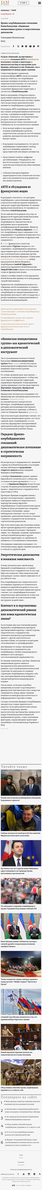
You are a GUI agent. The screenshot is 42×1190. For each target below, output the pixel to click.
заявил (35, 230)
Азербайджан (32, 59)
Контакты (21, 1162)
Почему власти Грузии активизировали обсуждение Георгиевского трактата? (21, 799)
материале (5, 59)
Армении (32, 412)
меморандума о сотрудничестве (15, 259)
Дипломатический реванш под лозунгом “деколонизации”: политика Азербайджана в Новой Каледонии (20, 311)
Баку (3, 41)
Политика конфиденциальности (21, 1169)
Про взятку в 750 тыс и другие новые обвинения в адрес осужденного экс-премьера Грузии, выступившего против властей (19, 871)
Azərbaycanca (5, 10)
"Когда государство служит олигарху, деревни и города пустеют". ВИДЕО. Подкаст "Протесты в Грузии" (19, 981)
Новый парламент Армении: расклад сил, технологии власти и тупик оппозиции (17, 1053)
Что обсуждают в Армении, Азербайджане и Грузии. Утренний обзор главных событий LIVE (19, 907)
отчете (5, 244)
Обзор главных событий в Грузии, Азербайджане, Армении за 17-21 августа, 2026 (19, 1089)
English (14, 10)
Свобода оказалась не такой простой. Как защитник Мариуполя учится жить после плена (20, 834)
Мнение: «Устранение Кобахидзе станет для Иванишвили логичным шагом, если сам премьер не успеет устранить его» (22, 1142)
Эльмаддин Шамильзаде (12, 37)
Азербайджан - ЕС (8, 14)
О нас (21, 1155)
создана (16, 363)
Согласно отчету (17, 399)
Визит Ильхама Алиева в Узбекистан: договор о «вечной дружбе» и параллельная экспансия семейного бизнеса (19, 944)
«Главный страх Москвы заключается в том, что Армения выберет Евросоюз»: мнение (19, 1018)
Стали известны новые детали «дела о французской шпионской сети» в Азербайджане (17, 327)
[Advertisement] (21, 747)
